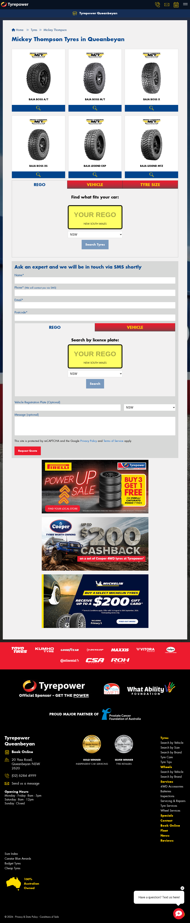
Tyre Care (166, 757)
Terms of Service (113, 441)
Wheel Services (170, 811)
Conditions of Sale (49, 916)
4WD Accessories (171, 786)
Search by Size (170, 748)
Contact (166, 820)
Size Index (11, 854)
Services (166, 782)
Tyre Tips (166, 762)
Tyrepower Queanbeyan (97, 13)
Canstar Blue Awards (18, 859)
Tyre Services (168, 806)
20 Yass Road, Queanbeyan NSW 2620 (26, 764)
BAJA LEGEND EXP (95, 166)
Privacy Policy (88, 441)
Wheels (166, 767)
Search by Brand (171, 752)
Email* (18, 300)
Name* (19, 275)
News (164, 835)
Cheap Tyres (12, 868)
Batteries (165, 791)
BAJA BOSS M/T (95, 99)
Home (19, 30)
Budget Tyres (13, 863)
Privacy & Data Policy (26, 916)
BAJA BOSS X (151, 99)
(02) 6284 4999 (24, 776)
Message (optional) (26, 415)
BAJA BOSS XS (38, 166)
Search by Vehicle (171, 743)
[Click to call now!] (157, 4)
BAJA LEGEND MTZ (151, 166)
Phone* (35, 288)
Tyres (164, 738)
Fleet (164, 830)
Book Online (170, 825)
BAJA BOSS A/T (38, 99)
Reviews (166, 840)
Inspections (167, 796)
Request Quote (27, 450)
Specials (166, 815)
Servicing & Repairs (172, 801)
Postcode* (20, 312)
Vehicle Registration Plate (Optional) (37, 402)
